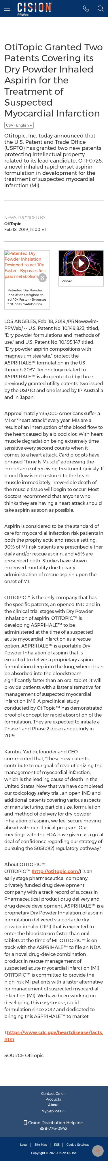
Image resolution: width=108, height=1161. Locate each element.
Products (53, 1099)
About (53, 1105)
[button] (86, 8)
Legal (24, 1145)
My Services (51, 1111)
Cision (61, 1153)
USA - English (18, 125)
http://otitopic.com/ (56, 871)
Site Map (41, 1145)
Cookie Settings (78, 1145)
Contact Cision (53, 1093)
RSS (57, 1145)
